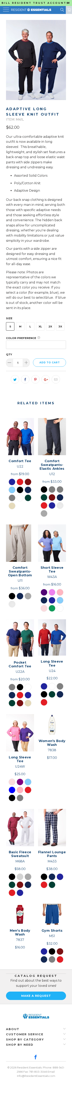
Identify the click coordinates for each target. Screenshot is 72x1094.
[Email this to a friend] (56, 379)
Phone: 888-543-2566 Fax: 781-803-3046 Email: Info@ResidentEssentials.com (41, 1071)
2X (50, 326)
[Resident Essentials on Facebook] (36, 1057)
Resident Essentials (29, 1067)
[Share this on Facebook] (25, 379)
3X (60, 326)
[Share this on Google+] (45, 379)
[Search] (62, 9)
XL (40, 326)
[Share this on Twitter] (15, 379)
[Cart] (69, 10)
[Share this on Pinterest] (35, 379)
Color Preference (21, 338)
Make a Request (36, 996)
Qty (9, 354)
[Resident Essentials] (29, 10)
